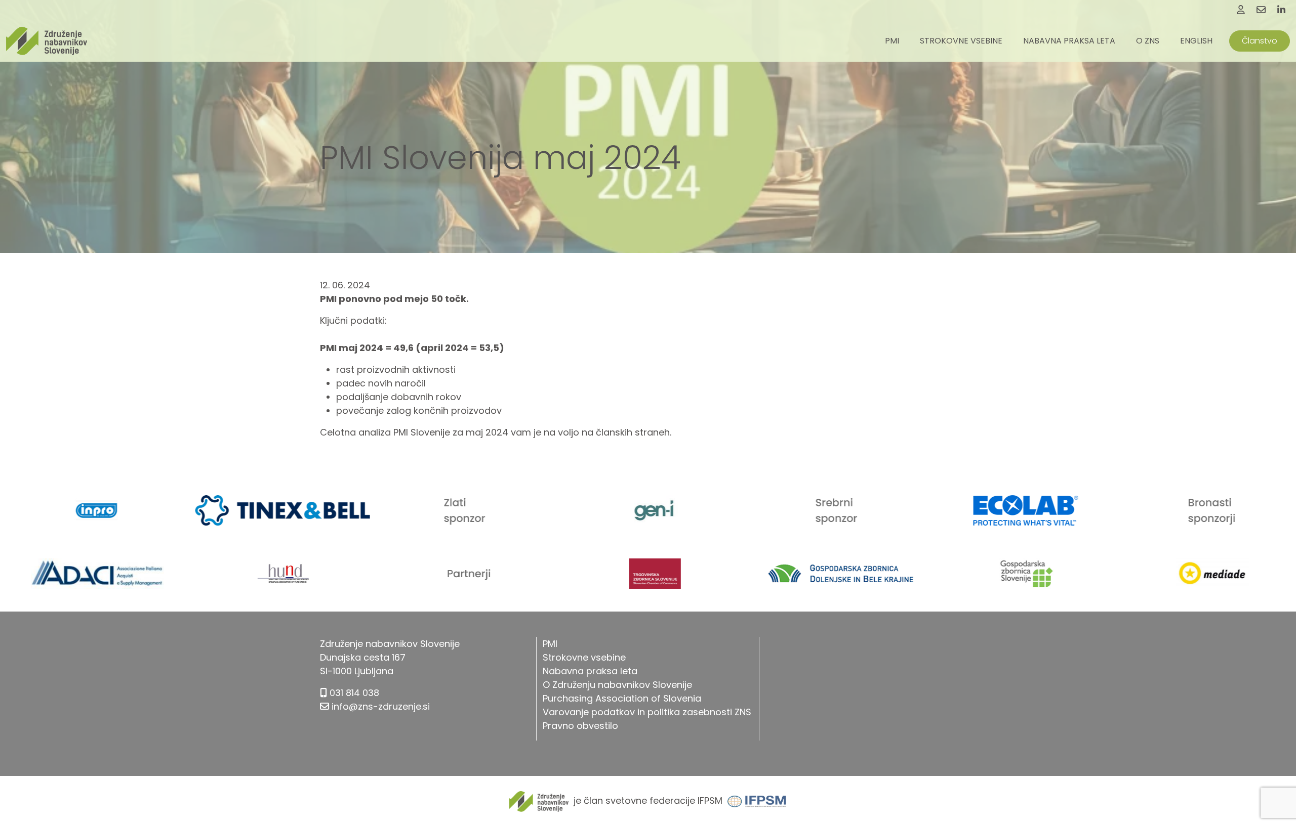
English (1196, 41)
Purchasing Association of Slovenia (622, 698)
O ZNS (1147, 41)
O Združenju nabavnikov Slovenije (617, 684)
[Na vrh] (1275, 794)
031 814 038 (354, 692)
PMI (892, 41)
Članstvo (1259, 41)
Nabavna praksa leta (1069, 41)
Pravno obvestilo (580, 725)
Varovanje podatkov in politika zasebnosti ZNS (647, 712)
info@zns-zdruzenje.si (381, 706)
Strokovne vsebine (961, 41)
